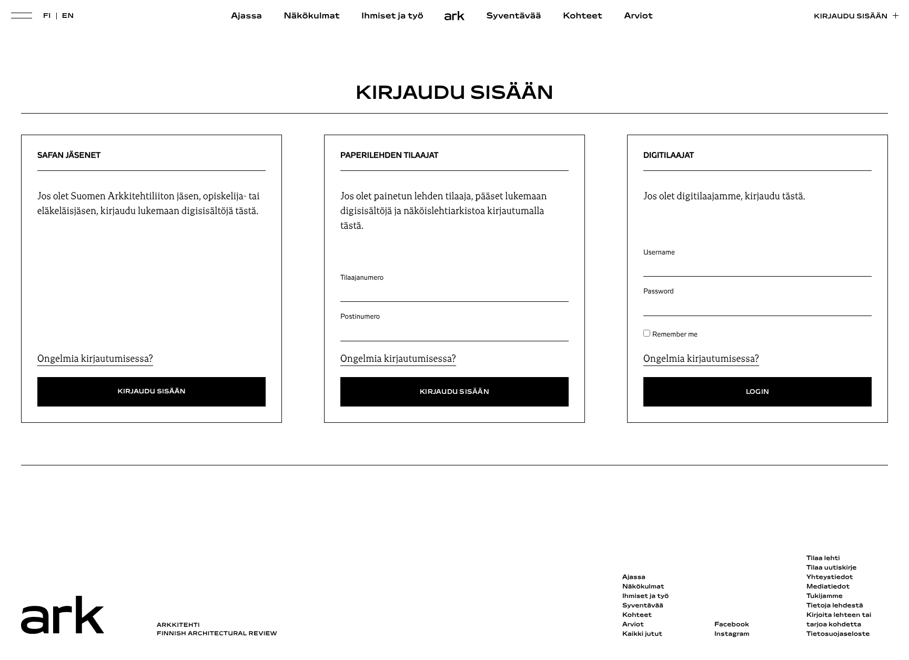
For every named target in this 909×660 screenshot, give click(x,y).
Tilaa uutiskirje (831, 568)
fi (47, 16)
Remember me (675, 334)
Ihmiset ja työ (392, 16)
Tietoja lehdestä (834, 606)
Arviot (638, 16)
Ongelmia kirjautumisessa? (95, 358)
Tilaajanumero (361, 277)
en (68, 16)
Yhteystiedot (829, 577)
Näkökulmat (311, 16)
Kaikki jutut (642, 634)
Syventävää (514, 16)
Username (659, 252)
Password (658, 291)
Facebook (731, 625)
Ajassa (246, 16)
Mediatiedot (828, 587)
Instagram (732, 634)
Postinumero (360, 316)
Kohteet (582, 16)
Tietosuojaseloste (838, 634)
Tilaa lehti (823, 558)
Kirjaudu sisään (850, 16)
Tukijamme (824, 596)
